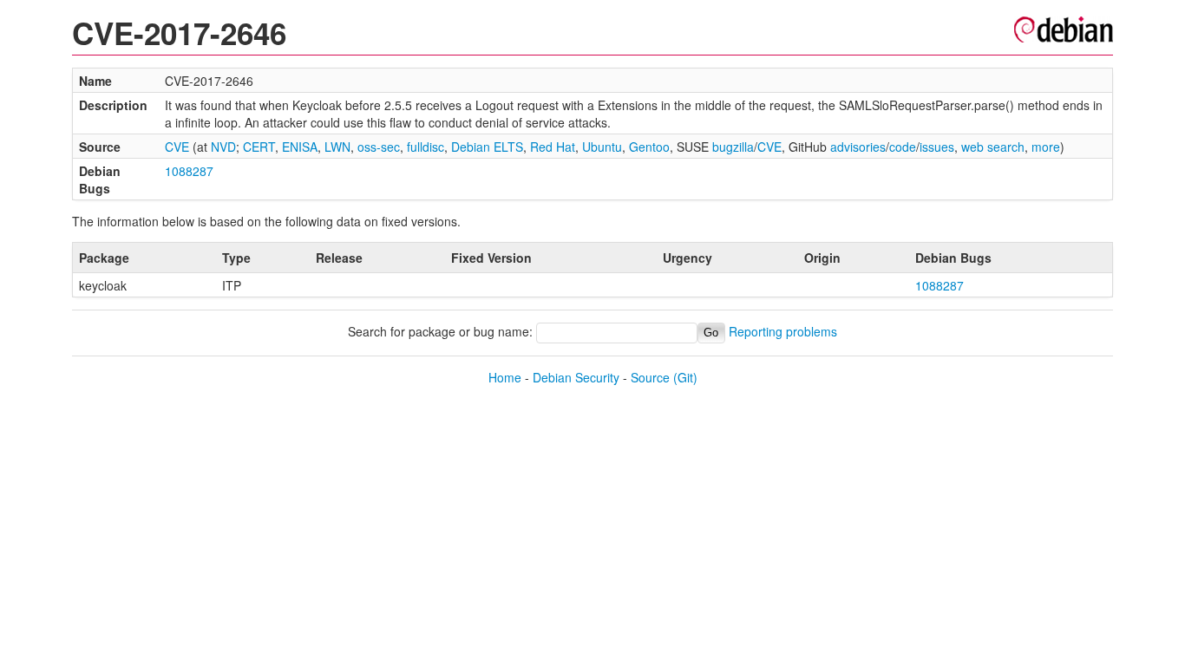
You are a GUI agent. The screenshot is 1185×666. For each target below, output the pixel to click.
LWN (337, 146)
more (1045, 146)
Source (650, 377)
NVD (223, 146)
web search (993, 146)
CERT (259, 146)
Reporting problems (783, 331)
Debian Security (576, 377)
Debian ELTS (487, 146)
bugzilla (733, 146)
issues (937, 146)
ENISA (300, 146)
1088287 (189, 171)
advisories (858, 146)
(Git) (685, 377)
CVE (177, 146)
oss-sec (378, 146)
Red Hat (552, 146)
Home (504, 377)
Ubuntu (602, 146)
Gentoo (649, 146)
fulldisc (425, 146)
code (902, 146)
